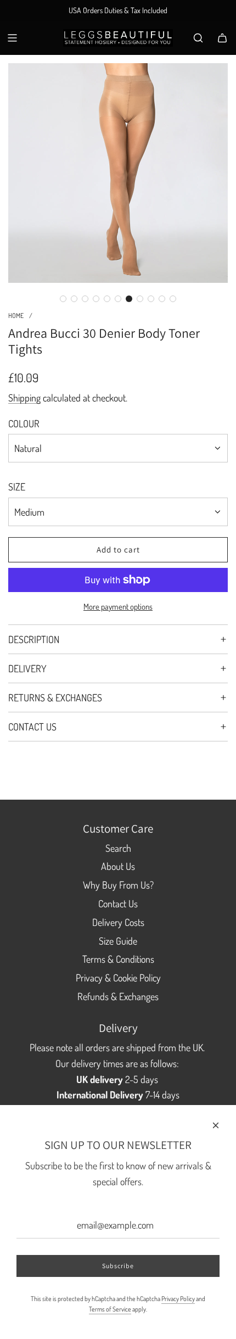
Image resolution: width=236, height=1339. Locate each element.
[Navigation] (12, 38)
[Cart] (222, 38)
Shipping (24, 398)
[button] (63, 298)
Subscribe (118, 1266)
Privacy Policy (178, 1299)
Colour (24, 423)
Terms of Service (110, 1309)
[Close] (216, 1125)
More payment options (118, 606)
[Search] (198, 38)
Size (16, 487)
